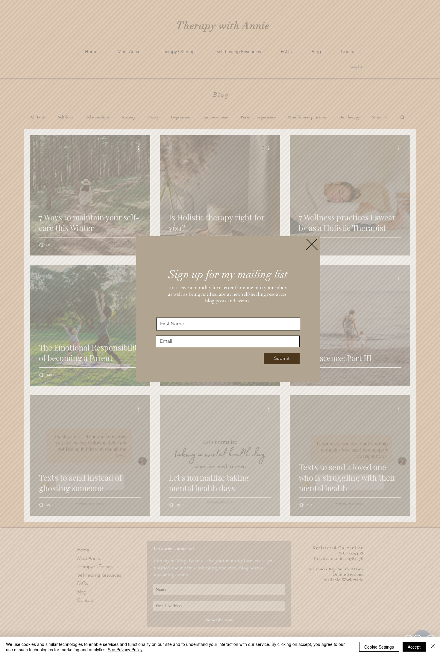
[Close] (432, 646)
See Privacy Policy (125, 650)
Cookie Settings (379, 647)
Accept (414, 647)
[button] (312, 244)
